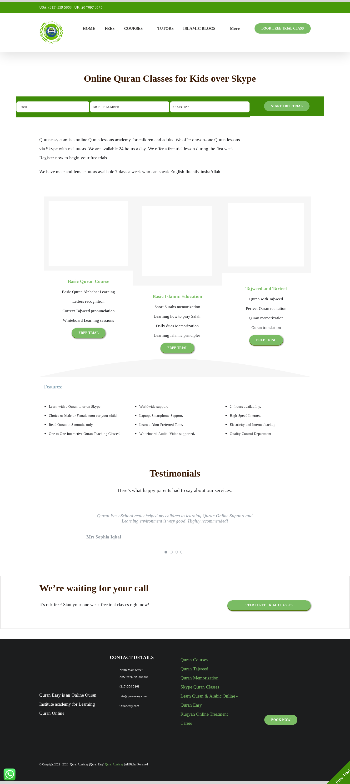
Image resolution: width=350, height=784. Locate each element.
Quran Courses (194, 659)
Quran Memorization (199, 677)
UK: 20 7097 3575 (88, 7)
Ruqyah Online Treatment (204, 714)
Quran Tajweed (194, 668)
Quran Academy (114, 764)
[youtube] (301, 765)
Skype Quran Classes (199, 686)
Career (186, 723)
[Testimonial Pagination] (166, 552)
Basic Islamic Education (177, 296)
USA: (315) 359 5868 (55, 7)
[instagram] (309, 765)
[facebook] (294, 765)
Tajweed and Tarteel (266, 288)
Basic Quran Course (88, 281)
